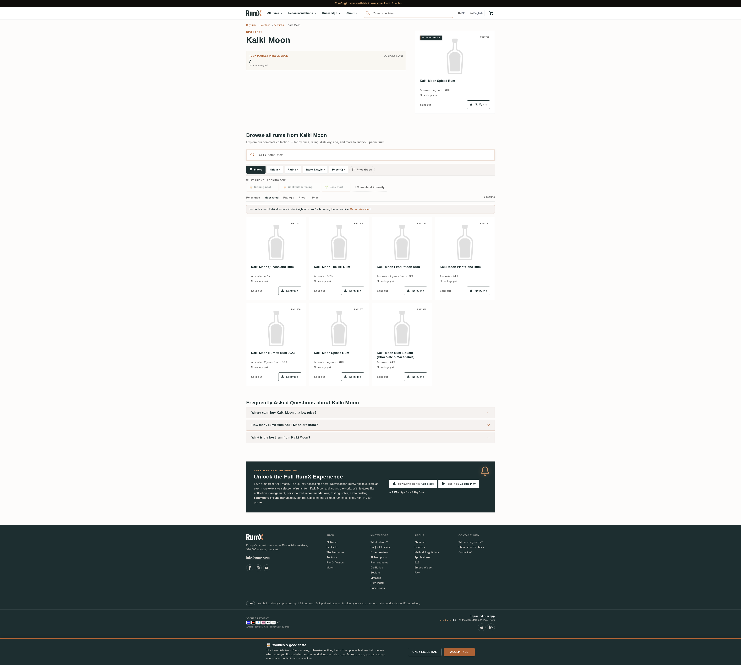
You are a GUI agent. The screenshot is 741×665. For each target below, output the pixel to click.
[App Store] (482, 627)
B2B (417, 562)
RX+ (417, 572)
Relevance (253, 197)
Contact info (465, 552)
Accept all (459, 651)
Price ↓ (316, 197)
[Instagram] (258, 567)
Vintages (375, 577)
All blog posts (378, 557)
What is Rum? (379, 542)
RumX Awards (335, 562)
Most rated (272, 197)
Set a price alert (360, 209)
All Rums (332, 542)
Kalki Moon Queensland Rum (272, 267)
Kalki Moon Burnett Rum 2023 (273, 353)
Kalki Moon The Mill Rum (332, 267)
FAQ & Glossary (380, 547)
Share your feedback (471, 547)
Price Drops (377, 588)
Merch (330, 567)
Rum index (377, 582)
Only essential (424, 651)
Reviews (419, 547)
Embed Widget (423, 567)
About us (419, 542)
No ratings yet (428, 95)
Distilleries (376, 567)
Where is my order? (470, 542)
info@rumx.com (258, 557)
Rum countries (379, 562)
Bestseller (332, 547)
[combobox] (408, 13)
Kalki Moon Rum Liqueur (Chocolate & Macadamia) (395, 355)
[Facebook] (249, 567)
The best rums (335, 552)
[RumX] (253, 13)
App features (422, 557)
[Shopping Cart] (491, 13)
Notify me (481, 104)
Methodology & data (426, 552)
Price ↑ (303, 197)
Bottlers (375, 572)
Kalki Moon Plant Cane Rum (460, 267)
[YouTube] (266, 567)
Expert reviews (379, 552)
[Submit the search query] (252, 155)
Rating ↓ (288, 197)
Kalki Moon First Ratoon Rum (398, 267)
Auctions (332, 557)
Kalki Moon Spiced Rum (437, 80)
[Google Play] (491, 627)
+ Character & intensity (369, 187)
